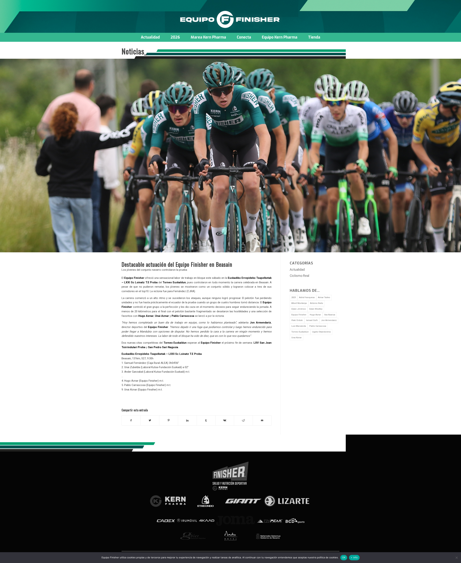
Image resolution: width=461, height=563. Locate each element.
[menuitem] (150, 37)
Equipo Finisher (298, 315)
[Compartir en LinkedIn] (187, 420)
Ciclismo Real (299, 276)
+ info (354, 557)
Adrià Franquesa (307, 297)
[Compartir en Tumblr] (206, 420)
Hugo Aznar (315, 315)
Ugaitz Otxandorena (321, 332)
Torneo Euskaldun (300, 332)
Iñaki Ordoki (297, 320)
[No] (456, 557)
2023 (293, 297)
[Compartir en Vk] (225, 420)
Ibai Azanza (329, 315)
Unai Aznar (296, 337)
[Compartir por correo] (262, 420)
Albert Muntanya (299, 303)
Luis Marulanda (298, 326)
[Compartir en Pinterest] (168, 420)
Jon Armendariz (329, 320)
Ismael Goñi (312, 320)
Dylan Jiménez (298, 309)
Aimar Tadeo (324, 297)
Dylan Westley (315, 309)
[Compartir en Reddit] (243, 420)
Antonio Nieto (316, 303)
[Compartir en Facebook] (131, 420)
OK (344, 557)
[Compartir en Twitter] (150, 420)
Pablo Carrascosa (317, 326)
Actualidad (297, 269)
